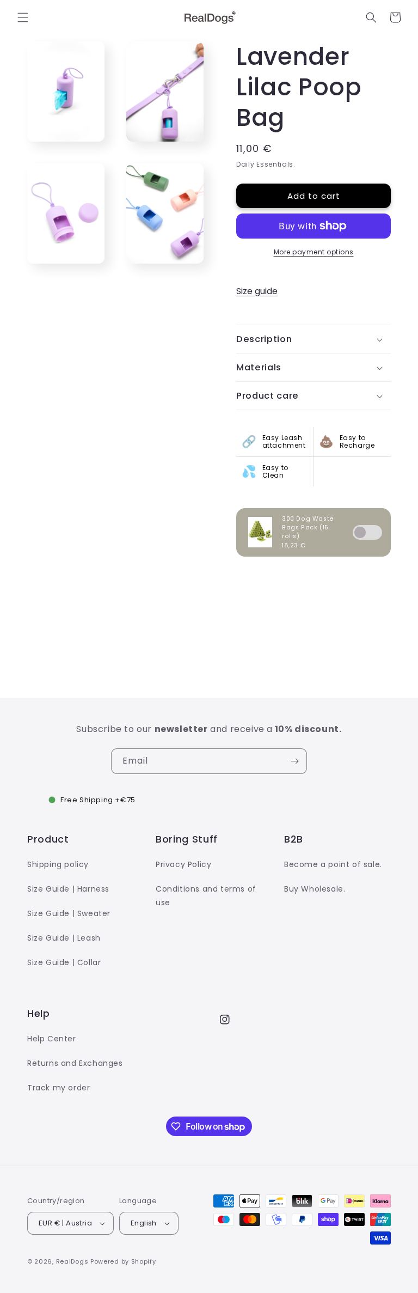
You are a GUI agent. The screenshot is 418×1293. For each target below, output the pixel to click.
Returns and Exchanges (75, 1063)
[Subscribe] (294, 761)
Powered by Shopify (123, 1261)
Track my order (58, 1087)
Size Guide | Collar (64, 962)
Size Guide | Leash (64, 937)
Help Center (51, 1038)
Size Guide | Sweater (68, 913)
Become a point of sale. (333, 864)
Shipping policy (58, 864)
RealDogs (72, 1261)
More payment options (314, 252)
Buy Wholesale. (314, 888)
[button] (23, 17)
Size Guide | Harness (68, 888)
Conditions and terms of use (206, 895)
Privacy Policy (183, 864)
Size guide (257, 291)
